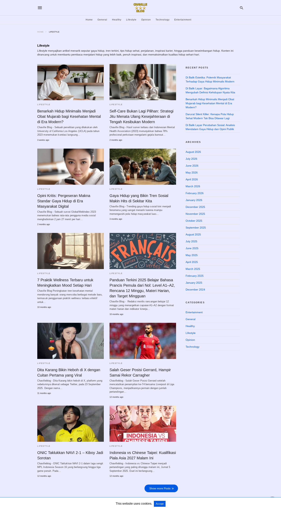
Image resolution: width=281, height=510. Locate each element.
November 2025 (195, 213)
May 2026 (192, 172)
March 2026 (193, 186)
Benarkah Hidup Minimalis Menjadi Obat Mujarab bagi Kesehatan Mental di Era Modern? (69, 116)
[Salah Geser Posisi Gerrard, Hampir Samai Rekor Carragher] (143, 341)
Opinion (146, 19)
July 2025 (191, 241)
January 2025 (194, 282)
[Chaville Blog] (140, 7)
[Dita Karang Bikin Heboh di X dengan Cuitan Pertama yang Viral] (70, 341)
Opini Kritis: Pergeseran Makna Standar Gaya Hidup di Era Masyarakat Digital (63, 201)
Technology (163, 19)
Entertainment (182, 19)
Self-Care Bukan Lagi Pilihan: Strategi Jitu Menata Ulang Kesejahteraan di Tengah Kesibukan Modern (141, 116)
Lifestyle (131, 19)
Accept (160, 503)
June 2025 (192, 248)
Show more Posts (160, 488)
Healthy (116, 19)
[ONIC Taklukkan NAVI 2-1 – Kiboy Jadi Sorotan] (70, 424)
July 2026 (191, 158)
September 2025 (196, 227)
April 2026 (192, 179)
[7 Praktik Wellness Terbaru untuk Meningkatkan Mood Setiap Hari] (70, 251)
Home (89, 19)
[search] (241, 8)
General (102, 19)
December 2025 (195, 206)
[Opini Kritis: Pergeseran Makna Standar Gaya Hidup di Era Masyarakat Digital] (70, 167)
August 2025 (193, 234)
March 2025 (193, 268)
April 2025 (192, 262)
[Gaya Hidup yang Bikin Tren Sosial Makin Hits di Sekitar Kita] (143, 167)
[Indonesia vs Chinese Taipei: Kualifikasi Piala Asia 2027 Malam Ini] (143, 424)
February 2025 (195, 275)
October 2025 (194, 220)
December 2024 (195, 289)
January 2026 (194, 200)
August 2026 (193, 151)
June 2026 (192, 165)
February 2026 (195, 193)
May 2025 (192, 255)
